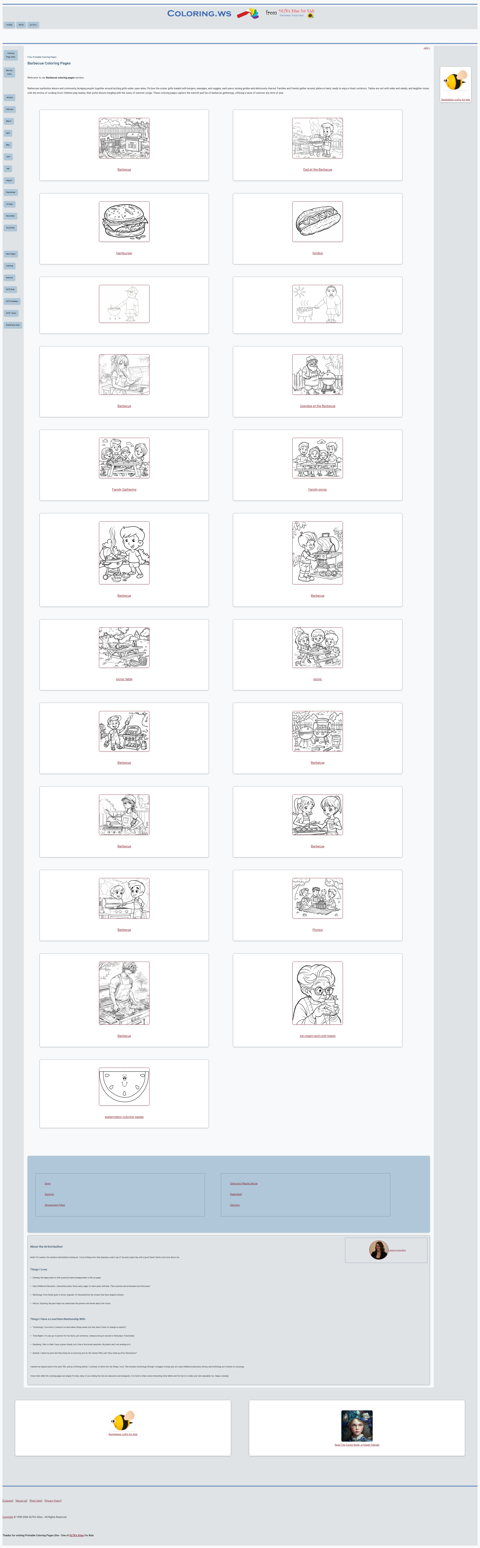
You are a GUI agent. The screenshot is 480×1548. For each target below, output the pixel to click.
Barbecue (124, 169)
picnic (317, 679)
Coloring (9, 266)
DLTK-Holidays (12, 301)
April (8, 133)
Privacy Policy (53, 1500)
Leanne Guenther (397, 1250)
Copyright (7, 1517)
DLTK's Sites (77, 1535)
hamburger (124, 253)
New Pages (11, 254)
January (9, 97)
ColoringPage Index (10, 55)
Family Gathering (124, 489)
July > (427, 47)
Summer (49, 1194)
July (8, 169)
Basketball (236, 1194)
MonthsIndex (9, 72)
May (8, 145)
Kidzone (9, 278)
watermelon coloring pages (124, 1117)
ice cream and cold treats (318, 1036)
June (8, 157)
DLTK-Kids (10, 289)
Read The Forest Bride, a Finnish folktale (357, 1444)
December (10, 228)
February (9, 109)
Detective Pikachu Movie (244, 1183)
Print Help (35, 1500)
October (9, 204)
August (9, 180)
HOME (9, 25)
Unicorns (235, 1205)
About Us (21, 1500)
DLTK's (33, 25)
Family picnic (317, 489)
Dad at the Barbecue (317, 169)
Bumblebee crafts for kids (455, 99)
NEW (21, 25)
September (10, 192)
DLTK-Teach (11, 313)
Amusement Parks (55, 1205)
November (10, 216)
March (8, 121)
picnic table (124, 679)
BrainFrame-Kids (13, 325)
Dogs (47, 1183)
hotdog (317, 253)
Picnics (317, 930)
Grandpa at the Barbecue (317, 406)
